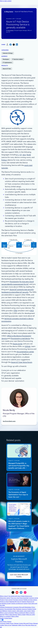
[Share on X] (14, 45)
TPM (15, 311)
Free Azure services (18, 599)
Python (4, 160)
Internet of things (7, 53)
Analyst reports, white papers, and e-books (19, 611)
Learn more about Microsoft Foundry (19, 576)
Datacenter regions (5, 598)
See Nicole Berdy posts (9, 421)
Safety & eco (21, 625)
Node (29, 155)
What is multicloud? (20, 612)
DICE (32, 311)
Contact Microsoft (24, 623)
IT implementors (7, 62)
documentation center (25, 352)
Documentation (8, 609)
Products (2, 599)
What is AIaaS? (22, 614)
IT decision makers (17, 59)
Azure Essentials (24, 598)
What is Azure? (4, 596)
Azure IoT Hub (7, 68)
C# (20, 155)
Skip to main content (5, 1)
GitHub (27, 346)
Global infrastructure (26, 596)
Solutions (24, 601)
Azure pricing (8, 599)
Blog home (9, 11)
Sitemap (16, 623)
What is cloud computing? (7, 612)
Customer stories (33, 598)
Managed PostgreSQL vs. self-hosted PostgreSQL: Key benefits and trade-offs (18, 465)
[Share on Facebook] (10, 45)
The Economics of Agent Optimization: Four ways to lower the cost (18, 494)
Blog (14, 609)
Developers (6, 59)
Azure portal (17, 344)
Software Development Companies (9, 607)
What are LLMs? (30, 614)
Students (29, 609)
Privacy (31, 623)
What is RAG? (15, 616)
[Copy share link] (7, 45)
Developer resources (21, 609)
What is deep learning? (11, 614)
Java (24, 155)
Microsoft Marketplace (25, 607)
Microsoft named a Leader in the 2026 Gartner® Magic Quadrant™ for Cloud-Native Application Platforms (18, 524)
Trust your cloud (15, 598)
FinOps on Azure (4, 601)
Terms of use (7, 625)
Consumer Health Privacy (7, 623)
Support (25, 603)
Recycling (28, 625)
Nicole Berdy (11, 30)
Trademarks (15, 625)
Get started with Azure (14, 596)
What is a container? (5, 616)
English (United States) (6, 618)
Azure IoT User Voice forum (21, 362)
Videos (33, 611)
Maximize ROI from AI (15, 601)
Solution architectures (17, 603)
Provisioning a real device (20, 338)
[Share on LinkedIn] (17, 45)
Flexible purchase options (30, 599)
